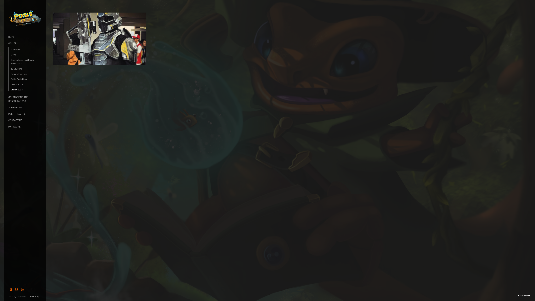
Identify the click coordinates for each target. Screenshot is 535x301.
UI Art (13, 55)
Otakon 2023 (17, 84)
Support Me (15, 107)
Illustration (15, 49)
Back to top (35, 296)
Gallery (13, 43)
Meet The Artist (17, 114)
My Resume (14, 126)
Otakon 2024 (17, 90)
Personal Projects (19, 74)
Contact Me (15, 120)
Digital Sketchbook (19, 79)
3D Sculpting (16, 69)
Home (11, 37)
